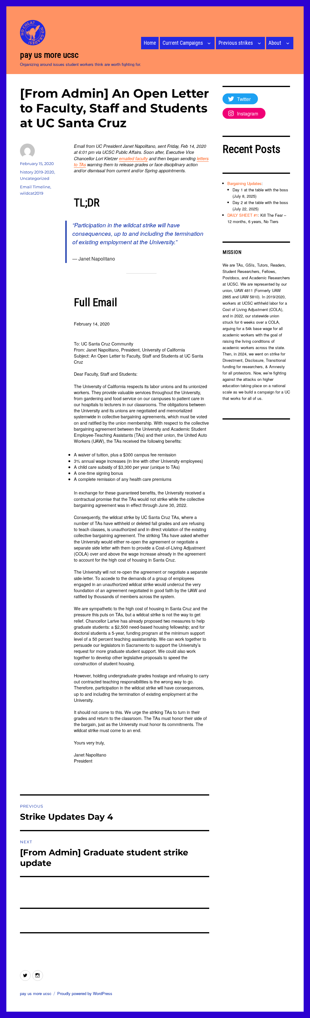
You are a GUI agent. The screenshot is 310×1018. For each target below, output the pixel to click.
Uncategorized (34, 178)
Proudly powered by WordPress (84, 993)
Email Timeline (35, 186)
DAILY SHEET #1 (242, 215)
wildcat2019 (31, 193)
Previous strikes (236, 43)
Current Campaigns (183, 43)
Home (150, 43)
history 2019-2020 (37, 172)
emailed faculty (133, 158)
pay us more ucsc (49, 55)
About (275, 43)
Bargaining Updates (244, 183)
